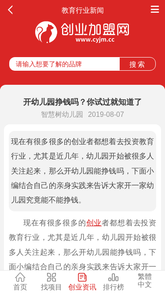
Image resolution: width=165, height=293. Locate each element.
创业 (94, 223)
